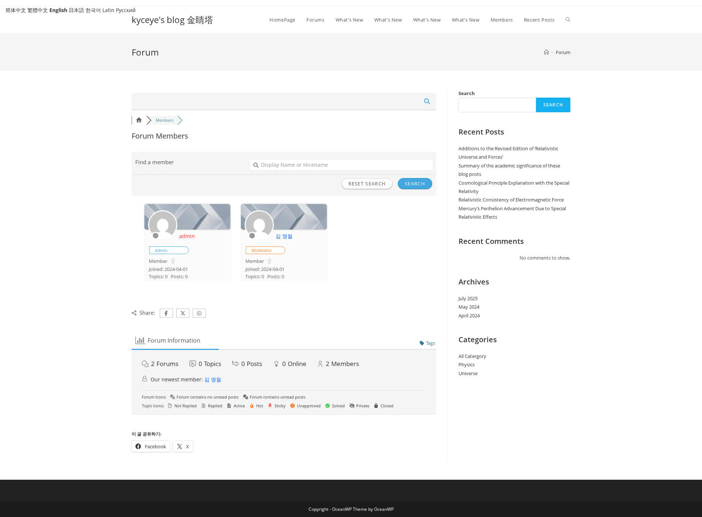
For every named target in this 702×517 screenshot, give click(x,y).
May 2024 (468, 306)
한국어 (93, 10)
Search (466, 93)
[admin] (162, 237)
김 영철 (284, 236)
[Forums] (139, 120)
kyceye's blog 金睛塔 (172, 20)
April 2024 (469, 315)
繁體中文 (37, 10)
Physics (466, 364)
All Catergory (472, 356)
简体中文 (15, 10)
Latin (108, 10)
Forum (563, 52)
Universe (468, 373)
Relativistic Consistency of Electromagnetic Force (511, 199)
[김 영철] (259, 237)
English (58, 10)
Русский (126, 10)
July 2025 (468, 298)
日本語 (76, 10)
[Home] (546, 52)
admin (187, 236)
